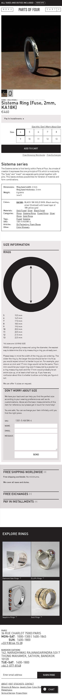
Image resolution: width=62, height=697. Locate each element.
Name (7, 426)
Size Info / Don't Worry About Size (46, 127)
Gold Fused (22, 211)
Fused (19, 219)
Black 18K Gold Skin (34, 202)
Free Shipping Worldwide (34, 155)
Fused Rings (42, 214)
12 (47, 139)
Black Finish (39, 211)
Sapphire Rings (8, 617)
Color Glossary (23, 227)
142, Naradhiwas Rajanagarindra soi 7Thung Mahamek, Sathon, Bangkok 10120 (30, 656)
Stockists (19, 684)
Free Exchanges (54, 155)
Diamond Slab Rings (10, 579)
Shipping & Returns (10, 687)
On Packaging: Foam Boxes (29, 225)
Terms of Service (8, 693)
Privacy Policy (21, 693)
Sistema (26, 219)
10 (29, 139)
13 (56, 139)
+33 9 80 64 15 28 (11, 643)
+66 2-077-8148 (11, 665)
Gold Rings (12, 100)
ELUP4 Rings (36, 579)
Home (3, 100)
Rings (19, 214)
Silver (30, 211)
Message (9, 436)
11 (38, 139)
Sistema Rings (29, 214)
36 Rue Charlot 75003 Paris (21, 633)
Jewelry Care (25, 687)
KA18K (20, 202)
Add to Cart (31, 148)
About (4, 684)
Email (7, 431)
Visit (10, 684)
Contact (29, 684)
